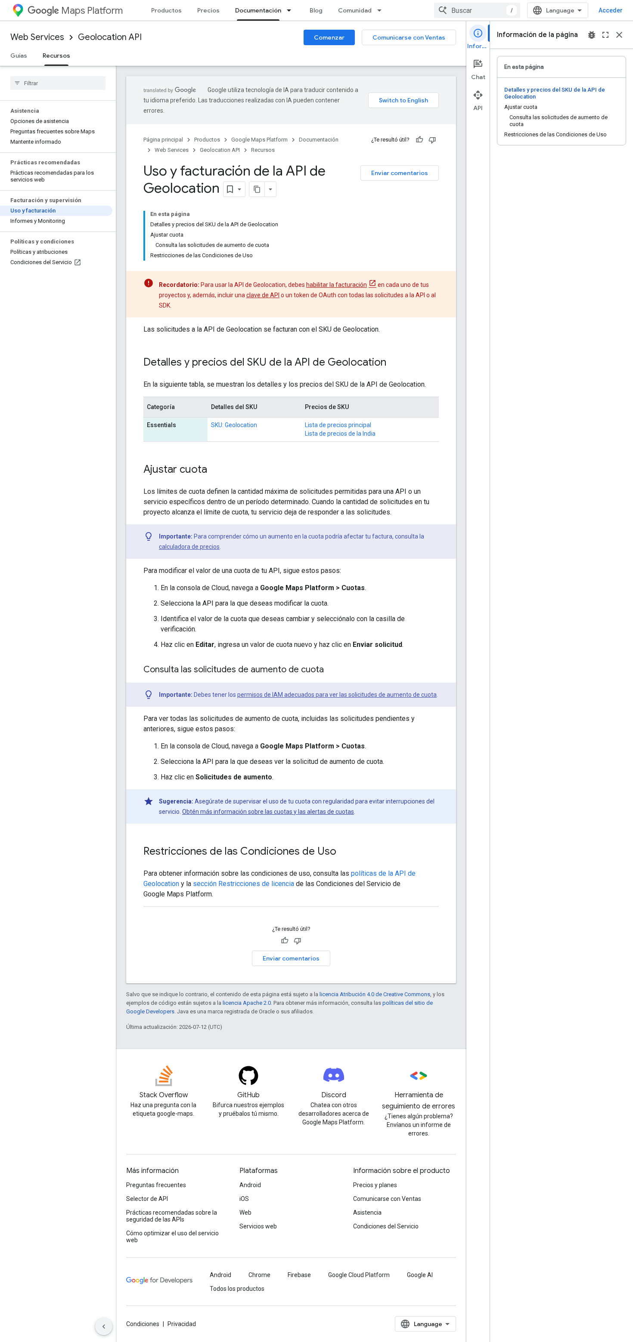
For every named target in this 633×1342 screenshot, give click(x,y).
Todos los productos (237, 1288)
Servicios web (258, 1226)
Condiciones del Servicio (386, 1226)
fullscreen (605, 35)
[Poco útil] (432, 139)
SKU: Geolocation (234, 425)
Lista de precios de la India (340, 433)
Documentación (258, 10)
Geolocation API (110, 37)
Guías (18, 55)
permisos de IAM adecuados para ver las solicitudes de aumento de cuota (337, 694)
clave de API (262, 295)
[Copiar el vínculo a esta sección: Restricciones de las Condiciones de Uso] (345, 852)
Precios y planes (375, 1185)
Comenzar (329, 37)
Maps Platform (92, 10)
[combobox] (477, 10)
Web (245, 1212)
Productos (166, 10)
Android (250, 1185)
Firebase (299, 1274)
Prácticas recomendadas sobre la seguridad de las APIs (171, 1216)
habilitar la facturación (336, 284)
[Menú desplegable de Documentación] (291, 10)
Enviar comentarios (399, 173)
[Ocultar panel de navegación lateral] (103, 1326)
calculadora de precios (189, 546)
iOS (244, 1198)
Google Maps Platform (259, 139)
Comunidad (355, 10)
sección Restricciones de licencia (243, 884)
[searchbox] (58, 83)
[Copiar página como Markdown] (257, 189)
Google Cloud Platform (359, 1274)
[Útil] (419, 139)
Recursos (56, 55)
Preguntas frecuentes (156, 1185)
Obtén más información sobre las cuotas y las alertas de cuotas (268, 811)
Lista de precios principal (338, 425)
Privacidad (182, 1323)
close (619, 35)
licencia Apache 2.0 (247, 1003)
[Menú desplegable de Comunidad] (382, 10)
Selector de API (147, 1198)
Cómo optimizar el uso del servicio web (172, 1237)
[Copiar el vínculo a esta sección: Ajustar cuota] (215, 470)
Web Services (37, 37)
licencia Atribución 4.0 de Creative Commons (375, 994)
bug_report (591, 35)
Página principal (163, 139)
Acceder (611, 10)
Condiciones (142, 1323)
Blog (316, 10)
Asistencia (367, 1212)
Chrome (259, 1274)
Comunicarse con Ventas (408, 37)
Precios (208, 10)
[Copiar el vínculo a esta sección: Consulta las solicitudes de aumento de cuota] (332, 670)
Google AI (420, 1274)
